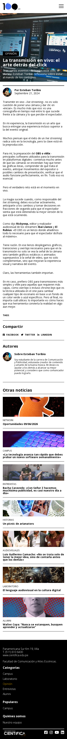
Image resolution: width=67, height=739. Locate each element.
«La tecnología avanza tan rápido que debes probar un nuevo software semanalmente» (33, 456)
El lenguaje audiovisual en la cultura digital (32, 590)
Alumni (7, 620)
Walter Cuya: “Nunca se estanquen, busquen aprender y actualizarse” (33, 625)
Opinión (11, 53)
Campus (7, 451)
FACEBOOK (12, 335)
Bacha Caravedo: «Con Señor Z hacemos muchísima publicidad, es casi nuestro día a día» (32, 490)
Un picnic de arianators (18, 523)
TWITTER (29, 335)
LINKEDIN (46, 335)
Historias (8, 520)
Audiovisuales (11, 550)
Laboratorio (10, 586)
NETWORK (8, 420)
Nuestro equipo (12, 722)
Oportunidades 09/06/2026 (20, 424)
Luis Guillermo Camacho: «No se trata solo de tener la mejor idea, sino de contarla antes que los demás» (33, 557)
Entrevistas (9, 484)
